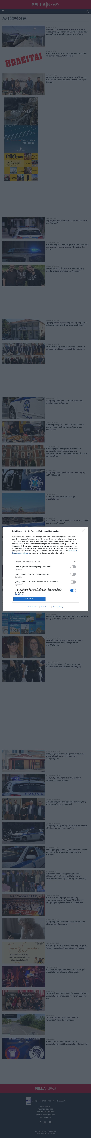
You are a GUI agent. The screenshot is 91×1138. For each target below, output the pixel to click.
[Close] (84, 531)
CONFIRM (29, 599)
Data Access (45, 607)
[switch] (73, 566)
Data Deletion (33, 607)
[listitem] (45, 562)
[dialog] (45, 569)
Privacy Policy (58, 607)
